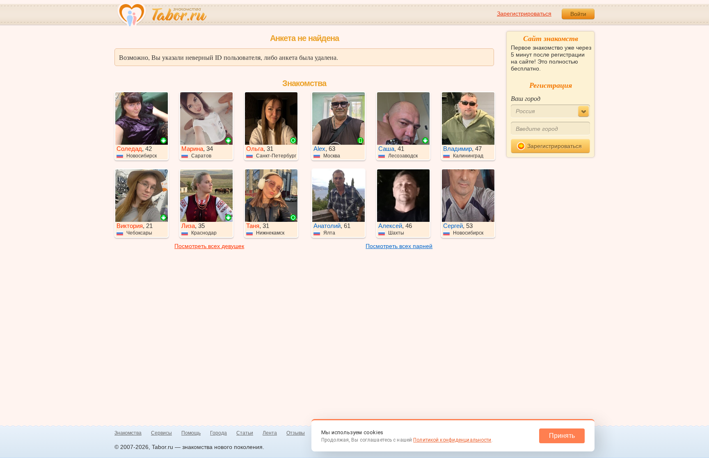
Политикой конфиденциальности (452, 440)
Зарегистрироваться (524, 13)
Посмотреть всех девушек (209, 246)
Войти (578, 14)
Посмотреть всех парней (399, 246)
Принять (562, 435)
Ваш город (525, 98)
